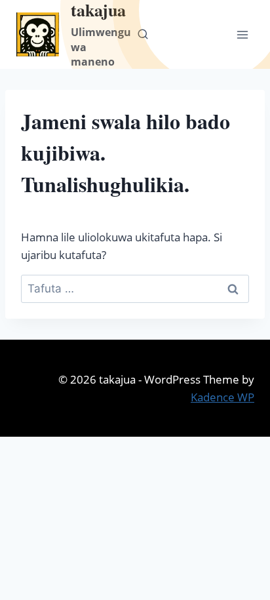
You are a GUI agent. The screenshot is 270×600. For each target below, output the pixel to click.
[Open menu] (242, 34)
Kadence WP (222, 397)
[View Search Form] (143, 35)
